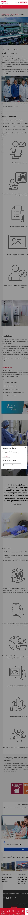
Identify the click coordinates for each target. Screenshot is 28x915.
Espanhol (15, 452)
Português (6, 456)
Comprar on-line (23, 2)
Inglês (6, 452)
